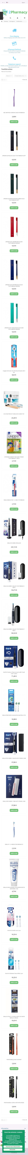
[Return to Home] (1, 21)
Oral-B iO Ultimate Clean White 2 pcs (14, 973)
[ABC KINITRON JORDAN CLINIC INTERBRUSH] (14, 98)
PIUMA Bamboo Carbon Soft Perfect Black (14, 1102)
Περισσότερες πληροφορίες (13, 1146)
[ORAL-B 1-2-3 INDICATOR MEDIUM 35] (14, 829)
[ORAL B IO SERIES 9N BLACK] (14, 528)
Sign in (23, 2)
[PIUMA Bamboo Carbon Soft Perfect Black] (14, 1088)
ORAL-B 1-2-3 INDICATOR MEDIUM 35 (14, 844)
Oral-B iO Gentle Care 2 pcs (14, 930)
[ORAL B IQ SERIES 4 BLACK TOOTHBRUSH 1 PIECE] (14, 571)
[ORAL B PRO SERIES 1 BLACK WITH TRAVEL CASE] (14, 743)
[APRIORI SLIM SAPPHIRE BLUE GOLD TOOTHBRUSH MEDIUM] (14, 270)
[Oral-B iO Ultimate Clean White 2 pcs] (14, 958)
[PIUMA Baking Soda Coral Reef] (14, 1044)
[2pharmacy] (14, 12)
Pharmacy (6, 21)
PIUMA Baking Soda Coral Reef (14, 1059)
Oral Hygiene (12, 21)
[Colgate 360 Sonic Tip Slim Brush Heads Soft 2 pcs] (14, 356)
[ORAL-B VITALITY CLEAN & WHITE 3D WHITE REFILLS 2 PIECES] (14, 1001)
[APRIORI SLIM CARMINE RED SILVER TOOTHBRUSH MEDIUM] (14, 227)
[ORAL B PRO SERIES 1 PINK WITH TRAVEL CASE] (14, 786)
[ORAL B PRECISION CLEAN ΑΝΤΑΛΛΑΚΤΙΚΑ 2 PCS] (14, 700)
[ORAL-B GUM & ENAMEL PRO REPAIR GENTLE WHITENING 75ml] (14, 872)
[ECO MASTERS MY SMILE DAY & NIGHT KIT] (14, 399)
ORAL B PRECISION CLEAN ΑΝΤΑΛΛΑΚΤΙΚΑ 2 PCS (14, 715)
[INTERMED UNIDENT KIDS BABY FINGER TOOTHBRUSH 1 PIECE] (14, 442)
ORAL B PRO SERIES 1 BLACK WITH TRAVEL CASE (14, 758)
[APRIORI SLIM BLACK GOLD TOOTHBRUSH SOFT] (14, 141)
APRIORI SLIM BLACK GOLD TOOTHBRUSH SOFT (14, 155)
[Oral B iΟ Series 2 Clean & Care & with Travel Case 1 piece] (14, 657)
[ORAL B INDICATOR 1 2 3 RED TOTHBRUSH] (14, 485)
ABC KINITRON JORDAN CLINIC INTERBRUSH (14, 112)
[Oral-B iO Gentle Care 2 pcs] (14, 915)
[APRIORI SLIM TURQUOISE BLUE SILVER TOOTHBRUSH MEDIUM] (14, 313)
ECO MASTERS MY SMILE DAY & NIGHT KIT (14, 414)
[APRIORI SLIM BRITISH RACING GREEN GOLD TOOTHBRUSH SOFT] (14, 184)
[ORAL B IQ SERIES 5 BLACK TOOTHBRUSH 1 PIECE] (14, 614)
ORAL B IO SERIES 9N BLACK (14, 543)
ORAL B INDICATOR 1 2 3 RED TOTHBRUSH (14, 500)
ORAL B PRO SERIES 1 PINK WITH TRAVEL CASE (14, 801)
